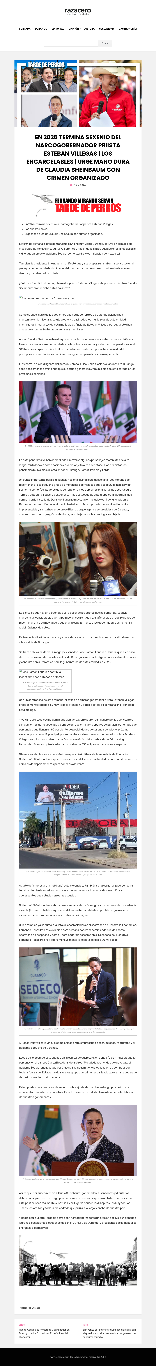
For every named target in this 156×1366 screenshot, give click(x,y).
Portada (24, 28)
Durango (41, 28)
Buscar (105, 43)
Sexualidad (106, 28)
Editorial (58, 28)
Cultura (89, 28)
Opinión (74, 28)
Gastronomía (128, 28)
